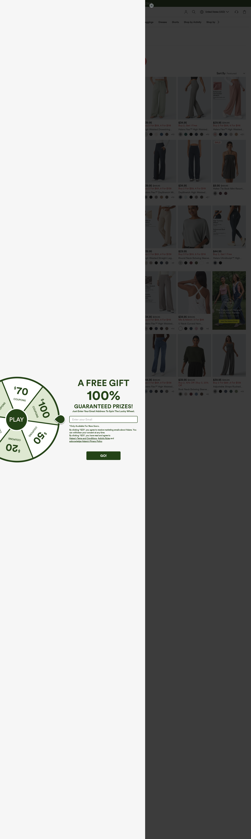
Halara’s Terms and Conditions (83, 438)
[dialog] (125, 419)
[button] (16, 419)
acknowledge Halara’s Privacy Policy (85, 441)
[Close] (151, 5)
